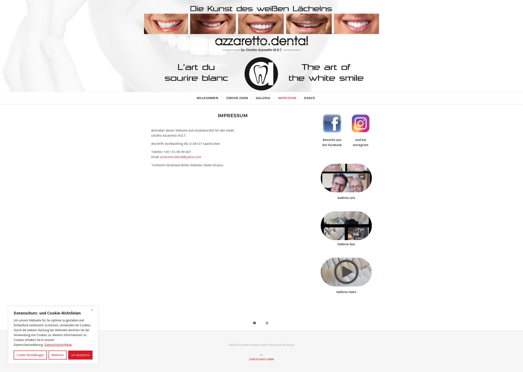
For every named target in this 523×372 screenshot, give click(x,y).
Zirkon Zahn (237, 98)
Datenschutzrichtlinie (58, 345)
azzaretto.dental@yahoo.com (180, 157)
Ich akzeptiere (80, 355)
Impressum (287, 98)
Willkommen (207, 98)
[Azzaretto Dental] (261, 58)
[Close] (93, 309)
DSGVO (309, 98)
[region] (53, 335)
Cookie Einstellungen (30, 355)
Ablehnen (57, 355)
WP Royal (288, 345)
